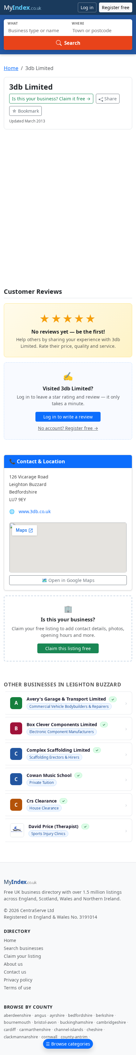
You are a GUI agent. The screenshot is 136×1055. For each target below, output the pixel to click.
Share (110, 99)
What (13, 23)
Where (78, 23)
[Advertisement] (68, 212)
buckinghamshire (76, 1022)
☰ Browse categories (68, 1044)
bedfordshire (80, 1015)
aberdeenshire (17, 1015)
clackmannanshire (21, 1037)
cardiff (10, 1029)
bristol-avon (45, 1022)
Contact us (15, 972)
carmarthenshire (35, 1029)
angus (40, 1015)
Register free (115, 7)
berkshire (105, 1015)
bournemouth (17, 1022)
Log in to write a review (68, 417)
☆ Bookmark (25, 111)
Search (72, 43)
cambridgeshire (111, 1022)
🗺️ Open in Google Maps (68, 580)
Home (11, 68)
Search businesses (23, 948)
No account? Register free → (68, 428)
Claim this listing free (68, 648)
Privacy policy (18, 980)
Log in (87, 7)
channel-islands (68, 1029)
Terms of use (17, 988)
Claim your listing (22, 956)
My (22, 7)
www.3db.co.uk (35, 511)
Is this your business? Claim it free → (51, 99)
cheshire (94, 1029)
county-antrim (74, 1037)
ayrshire (57, 1015)
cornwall (49, 1037)
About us (13, 964)
